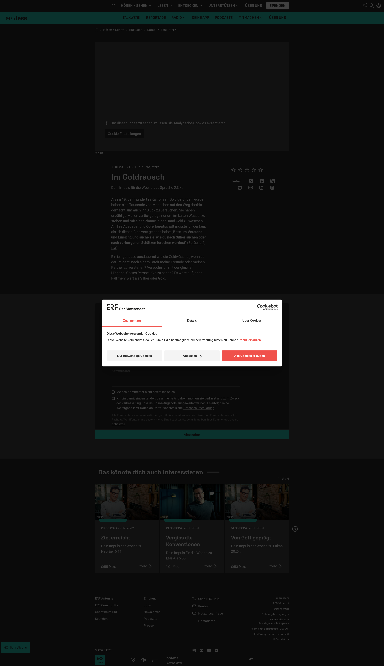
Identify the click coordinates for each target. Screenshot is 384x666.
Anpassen (190, 355)
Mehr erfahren (250, 340)
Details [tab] (192, 320)
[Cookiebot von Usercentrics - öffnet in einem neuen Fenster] (260, 307)
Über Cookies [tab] (252, 320)
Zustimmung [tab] (132, 320)
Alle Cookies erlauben (249, 355)
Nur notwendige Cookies (134, 355)
